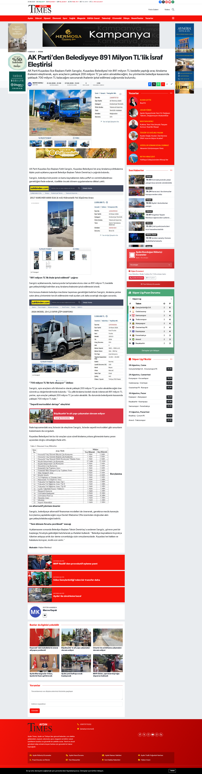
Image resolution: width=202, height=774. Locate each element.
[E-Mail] (45, 616)
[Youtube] (153, 735)
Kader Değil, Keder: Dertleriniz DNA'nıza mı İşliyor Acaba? (153, 137)
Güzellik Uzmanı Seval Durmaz (154, 145)
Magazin (81, 18)
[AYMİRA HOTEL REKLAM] (184, 58)
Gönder (34, 711)
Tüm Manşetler (74, 760)
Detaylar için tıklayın (150, 351)
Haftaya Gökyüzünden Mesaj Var (154, 160)
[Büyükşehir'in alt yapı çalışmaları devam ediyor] (76, 637)
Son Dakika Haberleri (112, 760)
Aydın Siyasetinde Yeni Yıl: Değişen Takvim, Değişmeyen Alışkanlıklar (155, 114)
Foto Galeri (153, 10)
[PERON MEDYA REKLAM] (76, 153)
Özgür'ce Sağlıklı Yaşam (151, 133)
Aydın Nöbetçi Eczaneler (42, 755)
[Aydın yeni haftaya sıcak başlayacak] (76, 663)
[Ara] (173, 9)
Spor (65, 18)
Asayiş (148, 176)
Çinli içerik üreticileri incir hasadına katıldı (158, 227)
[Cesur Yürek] (133, 113)
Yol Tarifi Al (151, 278)
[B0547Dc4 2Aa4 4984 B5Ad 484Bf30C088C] (76, 340)
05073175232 (85, 724)
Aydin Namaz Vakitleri (113, 755)
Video (167, 10)
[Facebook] (140, 735)
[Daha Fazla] (163, 84)
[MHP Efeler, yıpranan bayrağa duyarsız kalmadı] (108, 663)
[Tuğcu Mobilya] (17, 58)
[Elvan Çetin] (133, 102)
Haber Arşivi (145, 760)
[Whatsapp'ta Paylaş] (158, 84)
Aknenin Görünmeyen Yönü (151, 148)
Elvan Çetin (145, 100)
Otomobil (116, 18)
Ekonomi (57, 18)
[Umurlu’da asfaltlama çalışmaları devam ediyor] (108, 637)
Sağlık (72, 18)
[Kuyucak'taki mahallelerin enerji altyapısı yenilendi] (44, 637)
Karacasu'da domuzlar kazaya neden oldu (158, 193)
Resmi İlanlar (137, 18)
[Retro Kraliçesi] (133, 158)
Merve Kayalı (50, 610)
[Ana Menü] (173, 18)
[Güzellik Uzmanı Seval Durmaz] (133, 147)
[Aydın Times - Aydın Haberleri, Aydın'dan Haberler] (40, 10)
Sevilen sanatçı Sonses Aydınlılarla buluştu (158, 239)
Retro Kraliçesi (147, 157)
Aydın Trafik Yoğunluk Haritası (152, 755)
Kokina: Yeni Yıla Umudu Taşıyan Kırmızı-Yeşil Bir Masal (153, 126)
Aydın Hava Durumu (76, 755)
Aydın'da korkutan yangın (157, 204)
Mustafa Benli (146, 121)
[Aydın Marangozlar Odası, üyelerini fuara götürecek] (44, 663)
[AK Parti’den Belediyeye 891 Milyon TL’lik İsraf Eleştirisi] (76, 118)
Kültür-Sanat (93, 18)
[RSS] (161, 735)
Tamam (172, 770)
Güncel (38, 18)
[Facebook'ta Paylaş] (150, 84)
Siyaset (47, 18)
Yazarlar (149, 18)
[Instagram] (148, 735)
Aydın (30, 18)
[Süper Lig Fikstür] (171, 359)
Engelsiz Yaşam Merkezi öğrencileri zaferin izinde (157, 216)
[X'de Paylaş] (154, 84)
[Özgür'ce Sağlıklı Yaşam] (133, 136)
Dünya (126, 18)
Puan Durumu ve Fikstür (41, 760)
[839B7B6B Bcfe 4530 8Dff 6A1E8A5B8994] (76, 230)
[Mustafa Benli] (133, 124)
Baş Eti (143, 103)
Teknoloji (106, 18)
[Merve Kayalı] (35, 612)
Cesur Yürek (145, 110)
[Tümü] (171, 93)
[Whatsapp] (157, 735)
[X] (144, 735)
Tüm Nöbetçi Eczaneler (151, 284)
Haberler (31, 52)
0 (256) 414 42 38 (137, 278)
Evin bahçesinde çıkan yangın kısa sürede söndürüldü (159, 181)
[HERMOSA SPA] (101, 35)
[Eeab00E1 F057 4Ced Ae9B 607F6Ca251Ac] (69, 474)
